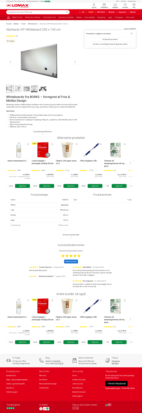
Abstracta (64, 205)
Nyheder (112, 12)
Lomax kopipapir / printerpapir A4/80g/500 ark (42, 162)
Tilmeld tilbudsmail (116, 383)
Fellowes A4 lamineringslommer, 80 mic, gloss (114, 163)
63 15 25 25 (59, 363)
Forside (8, 24)
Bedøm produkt (71, 261)
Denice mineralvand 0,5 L (17, 161)
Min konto (42, 375)
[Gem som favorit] (28, 144)
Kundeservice (132, 1)
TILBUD (90, 12)
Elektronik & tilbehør (32, 17)
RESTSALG (101, 12)
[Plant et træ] (46, 408)
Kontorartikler (89, 17)
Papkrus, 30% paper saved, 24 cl (66, 162)
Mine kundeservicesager (48, 384)
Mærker (133, 12)
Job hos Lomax (77, 384)
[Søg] (67, 12)
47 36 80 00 (56, 361)
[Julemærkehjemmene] (41, 408)
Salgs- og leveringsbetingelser (17, 380)
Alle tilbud (115, 363)
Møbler (79, 17)
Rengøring (101, 17)
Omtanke (123, 1)
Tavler (23, 24)
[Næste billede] (75, 62)
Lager (110, 17)
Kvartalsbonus (77, 388)
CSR (117, 1)
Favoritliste (43, 380)
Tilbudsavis (116, 361)
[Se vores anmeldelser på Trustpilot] (10, 408)
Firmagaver (119, 17)
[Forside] (8, 18)
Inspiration (122, 12)
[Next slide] (130, 163)
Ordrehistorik (44, 388)
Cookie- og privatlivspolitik (15, 384)
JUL (82, 12)
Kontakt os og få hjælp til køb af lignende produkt (110, 44)
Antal (11, 186)
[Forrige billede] (10, 62)
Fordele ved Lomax (79, 380)
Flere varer (130, 17)
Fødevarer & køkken (66, 17)
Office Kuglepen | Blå (88, 161)
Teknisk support (12, 392)
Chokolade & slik (49, 17)
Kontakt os (10, 388)
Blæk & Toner (17, 17)
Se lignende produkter (110, 39)
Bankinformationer (79, 392)
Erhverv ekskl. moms (112, 388)
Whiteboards (32, 24)
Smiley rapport (77, 396)
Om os (74, 375)
